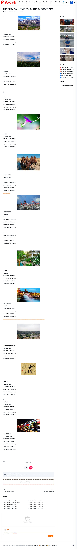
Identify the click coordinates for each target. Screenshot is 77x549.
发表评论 (50, 536)
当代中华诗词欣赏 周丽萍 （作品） (67, 77)
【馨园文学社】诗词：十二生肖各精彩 (67, 67)
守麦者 (63, 2)
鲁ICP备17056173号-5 (43, 545)
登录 (71, 2)
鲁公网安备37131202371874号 (34, 545)
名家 (43, 2)
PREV (4, 489)
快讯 (22, 2)
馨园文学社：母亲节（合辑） (66, 75)
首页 (19, 2)
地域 (29, 2)
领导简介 (56, 2)
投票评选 (51, 2)
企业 (39, 2)
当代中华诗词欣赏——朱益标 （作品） (67, 73)
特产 (46, 2)
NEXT (52, 489)
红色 (36, 2)
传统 (26, 2)
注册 (16, 533)
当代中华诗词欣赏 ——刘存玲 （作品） (67, 69)
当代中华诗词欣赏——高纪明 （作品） (67, 71)
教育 (59, 2)
